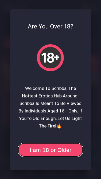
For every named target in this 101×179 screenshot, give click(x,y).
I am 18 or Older (50, 150)
